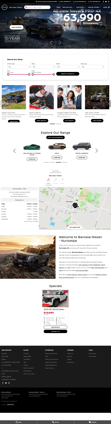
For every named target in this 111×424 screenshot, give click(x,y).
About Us (69, 356)
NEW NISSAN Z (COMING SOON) (10, 371)
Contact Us (55, 331)
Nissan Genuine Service (51, 359)
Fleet (25, 362)
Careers (69, 359)
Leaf (68, 268)
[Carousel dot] (46, 162)
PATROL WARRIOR (6, 376)
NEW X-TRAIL (5, 356)
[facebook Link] (103, 2)
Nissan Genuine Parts (51, 362)
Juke (80, 265)
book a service (82, 275)
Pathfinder (96, 265)
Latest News (70, 362)
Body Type (84, 64)
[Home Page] (4, 7)
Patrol (103, 265)
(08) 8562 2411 (22, 194)
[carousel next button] (59, 42)
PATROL (4, 359)
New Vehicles (67, 7)
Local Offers (27, 359)
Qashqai (85, 265)
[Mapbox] (43, 228)
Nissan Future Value (29, 374)
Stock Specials (27, 371)
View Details (55, 327)
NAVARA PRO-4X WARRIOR (9, 379)
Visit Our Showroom (55, 137)
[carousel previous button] (51, 42)
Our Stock (80, 7)
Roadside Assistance (51, 365)
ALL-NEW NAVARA (6, 365)
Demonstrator (99, 268)
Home (58, 7)
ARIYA (3, 374)
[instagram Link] (108, 2)
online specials (72, 275)
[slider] (8, 74)
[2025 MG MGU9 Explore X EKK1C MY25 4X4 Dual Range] (55, 298)
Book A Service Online (51, 353)
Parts (46, 356)
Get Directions (75, 227)
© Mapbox (97, 229)
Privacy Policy (92, 353)
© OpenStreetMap (106, 229)
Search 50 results (67, 74)
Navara (61, 268)
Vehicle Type (11, 64)
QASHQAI (4, 353)
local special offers (82, 270)
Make (33, 64)
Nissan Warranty (49, 368)
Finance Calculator (29, 368)
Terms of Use (92, 356)
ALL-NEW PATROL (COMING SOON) (11, 362)
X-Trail (90, 265)
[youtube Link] (106, 2)
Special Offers (93, 7)
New (92, 268)
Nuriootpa (55, 171)
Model (58, 64)
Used (60, 270)
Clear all (100, 60)
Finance (26, 365)
